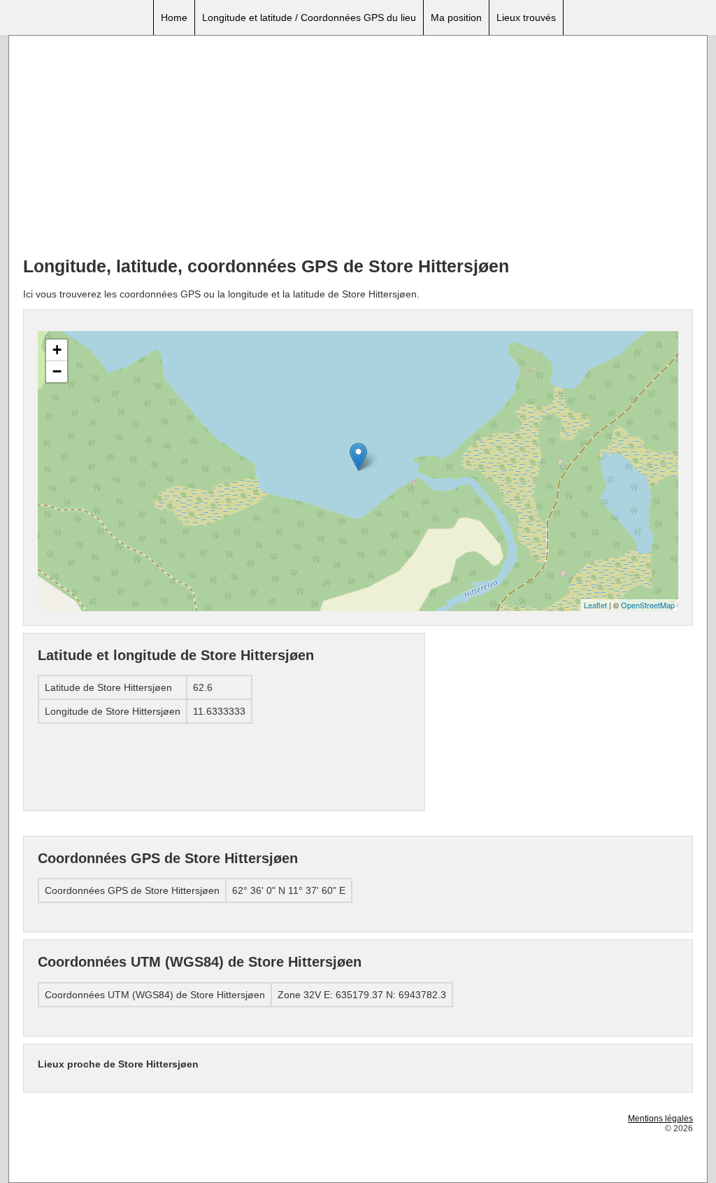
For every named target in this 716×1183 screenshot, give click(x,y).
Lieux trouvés (526, 17)
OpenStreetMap (648, 604)
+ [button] (57, 349)
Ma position (456, 17)
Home (174, 17)
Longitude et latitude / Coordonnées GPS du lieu (309, 17)
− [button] (57, 371)
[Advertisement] (358, 148)
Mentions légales (660, 1119)
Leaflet (595, 604)
